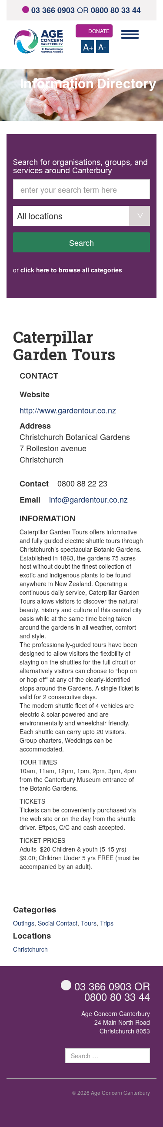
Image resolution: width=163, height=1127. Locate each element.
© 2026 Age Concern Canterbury (111, 1092)
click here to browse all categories (71, 269)
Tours (88, 923)
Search (81, 242)
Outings (23, 923)
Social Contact (57, 923)
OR (86, 9)
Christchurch (30, 949)
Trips (106, 923)
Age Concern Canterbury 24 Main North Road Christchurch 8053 (115, 1022)
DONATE (99, 30)
